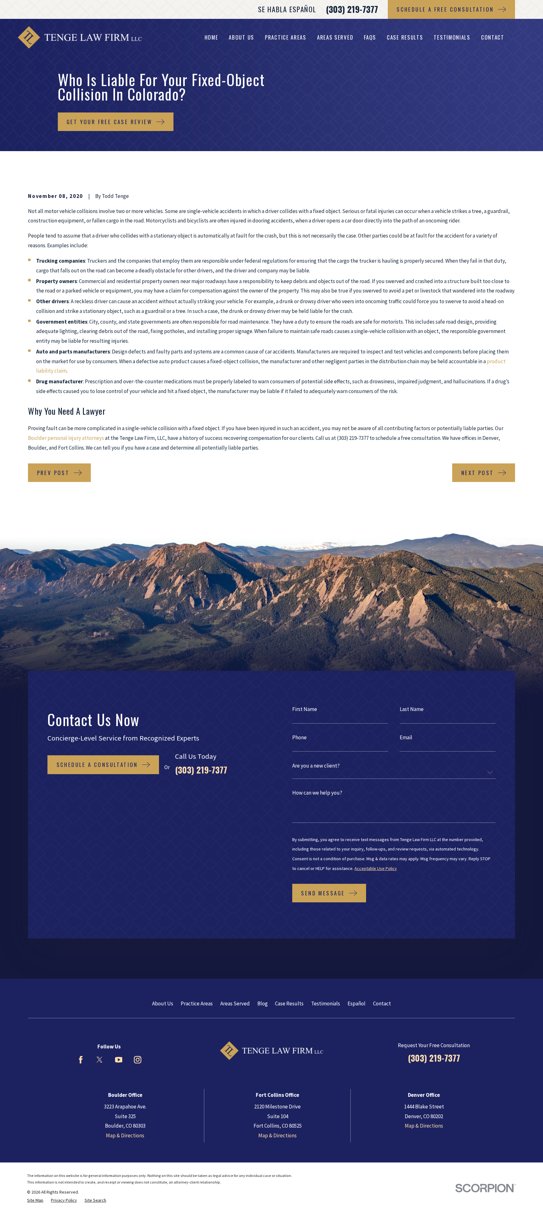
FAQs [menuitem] (370, 37)
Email (406, 737)
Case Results (289, 1003)
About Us (162, 1003)
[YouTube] (119, 1060)
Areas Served (235, 1003)
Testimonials (325, 1003)
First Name (304, 709)
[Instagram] (137, 1060)
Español (356, 1003)
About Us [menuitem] (241, 37)
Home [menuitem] (211, 37)
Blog (262, 1003)
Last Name (412, 709)
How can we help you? (317, 793)
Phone (299, 737)
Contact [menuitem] (492, 37)
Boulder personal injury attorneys (66, 438)
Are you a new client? (316, 765)
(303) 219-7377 (352, 9)
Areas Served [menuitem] (335, 37)
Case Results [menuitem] (405, 37)
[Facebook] (81, 1060)
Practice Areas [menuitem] (285, 37)
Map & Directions (125, 1135)
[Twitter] (99, 1060)
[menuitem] (35, 1200)
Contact (382, 1003)
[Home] (79, 37)
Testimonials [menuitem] (452, 37)
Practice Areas (197, 1003)
